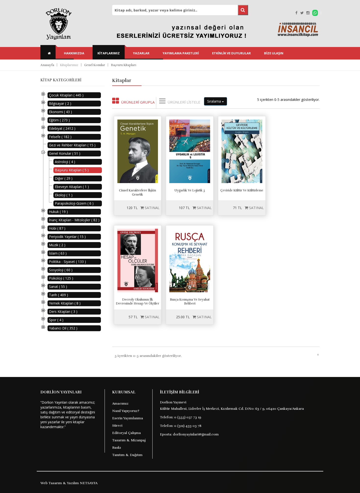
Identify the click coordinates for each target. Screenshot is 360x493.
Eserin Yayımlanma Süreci (127, 422)
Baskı (116, 448)
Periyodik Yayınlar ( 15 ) (67, 236)
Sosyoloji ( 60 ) (60, 270)
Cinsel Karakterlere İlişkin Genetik (137, 192)
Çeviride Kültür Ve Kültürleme (241, 190)
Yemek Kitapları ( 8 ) (65, 303)
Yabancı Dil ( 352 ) (63, 328)
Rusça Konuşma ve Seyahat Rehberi (190, 302)
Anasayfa (47, 65)
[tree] (72, 211)
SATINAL (151, 207)
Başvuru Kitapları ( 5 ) (72, 170)
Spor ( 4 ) (56, 319)
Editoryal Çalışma (126, 433)
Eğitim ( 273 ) (59, 120)
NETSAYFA (88, 483)
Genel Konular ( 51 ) (64, 153)
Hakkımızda (74, 53)
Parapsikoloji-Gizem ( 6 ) (74, 203)
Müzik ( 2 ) (57, 245)
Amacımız (120, 403)
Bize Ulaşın (273, 53)
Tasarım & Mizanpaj (129, 440)
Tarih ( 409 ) (58, 295)
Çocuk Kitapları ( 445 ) (66, 95)
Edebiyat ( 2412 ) (62, 128)
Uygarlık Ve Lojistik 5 (189, 190)
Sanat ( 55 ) (58, 286)
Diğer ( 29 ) (63, 178)
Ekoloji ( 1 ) (63, 195)
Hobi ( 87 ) (57, 228)
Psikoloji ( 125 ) (61, 278)
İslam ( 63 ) (58, 253)
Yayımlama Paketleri (181, 53)
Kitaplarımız (108, 53)
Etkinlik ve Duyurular (231, 53)
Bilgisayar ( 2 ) (60, 103)
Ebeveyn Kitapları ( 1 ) (72, 186)
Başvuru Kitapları (123, 65)
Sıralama (214, 101)
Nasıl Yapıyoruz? (125, 411)
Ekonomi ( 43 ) (60, 111)
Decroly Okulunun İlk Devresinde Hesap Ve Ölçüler (137, 302)
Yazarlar (141, 53)
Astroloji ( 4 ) (65, 161)
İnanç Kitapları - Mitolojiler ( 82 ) (74, 220)
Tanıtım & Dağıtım (127, 455)
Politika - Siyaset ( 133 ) (67, 261)
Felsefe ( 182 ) (60, 136)
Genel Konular (94, 65)
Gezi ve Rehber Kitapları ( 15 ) (72, 145)
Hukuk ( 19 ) (58, 211)
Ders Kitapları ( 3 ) (63, 311)
